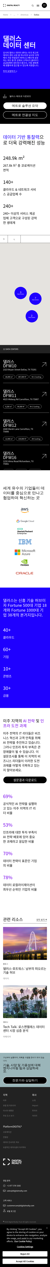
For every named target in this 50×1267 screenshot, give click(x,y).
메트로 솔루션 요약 (25, 105)
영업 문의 (6, 1180)
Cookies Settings (25, 1246)
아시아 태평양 (8, 1110)
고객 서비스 (7, 1200)
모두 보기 (40, 919)
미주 (4, 1100)
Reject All (25, 1253)
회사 (34, 1094)
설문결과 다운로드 (25, 780)
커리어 (34, 1115)
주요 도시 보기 (8, 1115)
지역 (5, 1094)
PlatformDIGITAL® (12, 1126)
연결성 (5, 1137)
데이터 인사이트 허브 (11, 1142)
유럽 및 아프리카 (9, 1105)
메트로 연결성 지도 (25, 115)
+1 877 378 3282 (14, 1185)
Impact (35, 1105)
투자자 (34, 1110)
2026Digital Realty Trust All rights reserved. (20, 1222)
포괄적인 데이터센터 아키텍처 (14, 1147)
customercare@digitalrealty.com (20, 1205)
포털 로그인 (11, 1211)
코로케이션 (7, 1132)
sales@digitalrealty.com (17, 1190)
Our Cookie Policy (23, 1241)
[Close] (47, 1228)
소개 (34, 1100)
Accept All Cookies (25, 1261)
